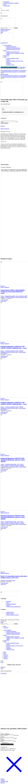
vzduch (2, 296)
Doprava (8, 62)
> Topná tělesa (11, 67)
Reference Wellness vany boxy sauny (14, 61)
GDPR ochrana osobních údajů (13, 606)
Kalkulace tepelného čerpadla (13, 49)
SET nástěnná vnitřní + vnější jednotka (17, 466)
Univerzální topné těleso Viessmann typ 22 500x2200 (13, 71)
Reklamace (8, 63)
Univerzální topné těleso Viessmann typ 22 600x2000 (13, 77)
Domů (2, 67)
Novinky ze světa (10, 64)
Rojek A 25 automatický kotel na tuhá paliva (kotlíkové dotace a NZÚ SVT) (14, 576)
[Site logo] (8, 26)
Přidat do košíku (4, 123)
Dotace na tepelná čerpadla (12, 614)
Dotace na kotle (9, 613)
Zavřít (2, 622)
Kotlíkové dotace (10, 612)
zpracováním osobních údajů (16, 742)
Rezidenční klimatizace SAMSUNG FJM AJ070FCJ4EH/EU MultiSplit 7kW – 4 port (14, 347)
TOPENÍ (6, 67)
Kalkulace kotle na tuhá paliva (13, 48)
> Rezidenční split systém (10, 464)
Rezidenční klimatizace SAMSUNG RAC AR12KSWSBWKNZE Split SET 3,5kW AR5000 (13, 517)
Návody (8, 59)
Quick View (3, 301)
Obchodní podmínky (11, 604)
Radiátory (17, 67)
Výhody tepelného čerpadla (12, 58)
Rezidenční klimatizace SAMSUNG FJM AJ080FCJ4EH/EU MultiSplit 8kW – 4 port (14, 403)
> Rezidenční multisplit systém (11, 296)
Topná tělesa (22, 67)
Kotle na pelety (11, 580)
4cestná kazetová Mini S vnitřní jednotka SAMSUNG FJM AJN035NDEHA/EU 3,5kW (13, 291)
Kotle (6, 580)
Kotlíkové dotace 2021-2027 (12, 51)
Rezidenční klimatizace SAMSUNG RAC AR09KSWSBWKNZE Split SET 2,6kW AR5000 (13, 460)
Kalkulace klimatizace (11, 46)
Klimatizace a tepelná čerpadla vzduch (18, 297)
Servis (7, 602)
